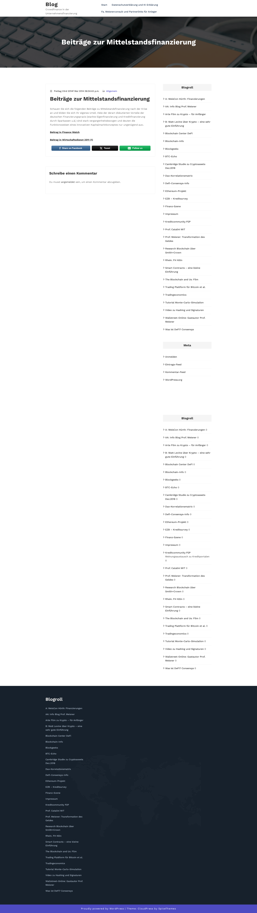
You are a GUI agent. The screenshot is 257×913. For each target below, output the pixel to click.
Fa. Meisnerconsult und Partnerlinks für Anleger (129, 11)
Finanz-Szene (173, 206)
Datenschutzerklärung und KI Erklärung (135, 4)
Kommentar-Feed (175, 372)
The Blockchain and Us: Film (181, 279)
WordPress (116, 908)
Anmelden (171, 356)
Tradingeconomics (175, 294)
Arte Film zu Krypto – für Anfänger (185, 114)
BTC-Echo (171, 156)
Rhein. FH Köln (173, 260)
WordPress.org (173, 379)
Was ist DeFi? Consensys (179, 329)
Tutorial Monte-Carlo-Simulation (184, 302)
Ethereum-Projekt (175, 191)
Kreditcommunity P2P (178, 221)
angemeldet (68, 182)
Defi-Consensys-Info (177, 183)
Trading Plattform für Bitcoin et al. (185, 287)
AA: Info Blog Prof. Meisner (180, 106)
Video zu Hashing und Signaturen (184, 310)
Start (104, 4)
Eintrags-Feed (173, 364)
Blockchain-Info (174, 141)
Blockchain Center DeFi (179, 133)
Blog (52, 4)
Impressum (171, 214)
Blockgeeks (171, 148)
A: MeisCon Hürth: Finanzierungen (185, 98)
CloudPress (145, 908)
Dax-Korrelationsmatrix (179, 175)
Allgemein (111, 91)
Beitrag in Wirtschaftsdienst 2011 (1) (71, 139)
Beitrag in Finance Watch (65, 132)
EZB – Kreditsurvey (176, 198)
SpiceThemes (167, 908)
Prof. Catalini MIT (175, 229)
